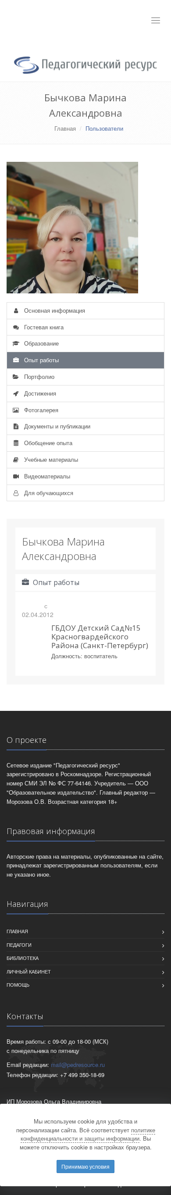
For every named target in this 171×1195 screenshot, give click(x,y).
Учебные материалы (50, 459)
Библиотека (23, 957)
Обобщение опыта (47, 443)
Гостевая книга (43, 327)
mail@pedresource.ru (78, 1064)
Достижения (39, 393)
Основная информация (53, 310)
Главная (65, 128)
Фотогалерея (40, 410)
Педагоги (19, 944)
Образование (40, 343)
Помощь (18, 984)
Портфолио (38, 376)
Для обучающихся (47, 493)
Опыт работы (40, 360)
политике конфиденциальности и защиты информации (88, 1134)
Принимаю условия (85, 1166)
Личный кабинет (29, 971)
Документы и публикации (56, 426)
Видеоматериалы (46, 476)
